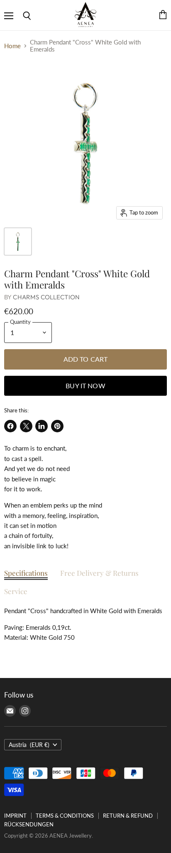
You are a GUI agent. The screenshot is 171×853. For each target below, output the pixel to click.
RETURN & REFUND (128, 815)
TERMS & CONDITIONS (65, 815)
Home (12, 45)
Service (15, 591)
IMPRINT (15, 815)
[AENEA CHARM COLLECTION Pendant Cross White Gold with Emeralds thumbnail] (18, 241)
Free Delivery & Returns (99, 572)
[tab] (26, 574)
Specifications (26, 572)
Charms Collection (46, 297)
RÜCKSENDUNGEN (29, 824)
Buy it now (85, 386)
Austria (29, 744)
